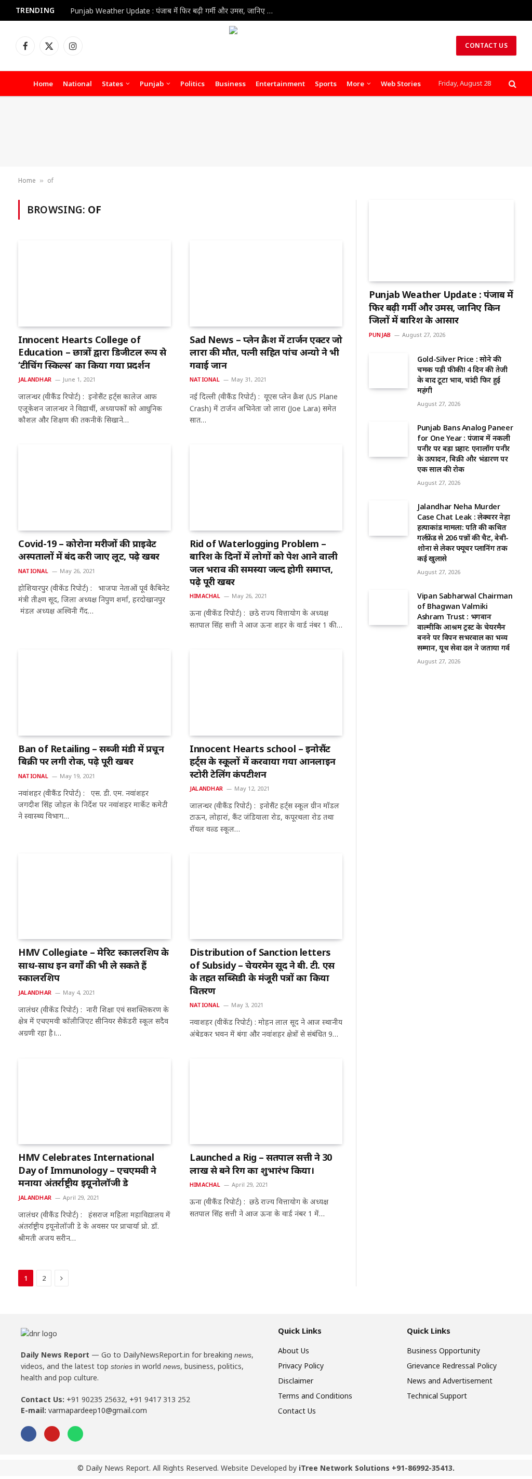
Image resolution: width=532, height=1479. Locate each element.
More (355, 83)
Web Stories (401, 83)
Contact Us (486, 45)
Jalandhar (34, 379)
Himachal (205, 596)
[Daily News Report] (266, 46)
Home (43, 83)
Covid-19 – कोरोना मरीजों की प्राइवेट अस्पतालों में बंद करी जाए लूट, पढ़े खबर (88, 549)
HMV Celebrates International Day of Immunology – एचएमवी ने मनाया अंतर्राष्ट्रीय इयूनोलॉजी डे (87, 1170)
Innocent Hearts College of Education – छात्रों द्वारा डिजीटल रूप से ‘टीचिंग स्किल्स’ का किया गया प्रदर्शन (92, 352)
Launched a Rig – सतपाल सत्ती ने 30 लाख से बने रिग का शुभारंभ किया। (261, 1163)
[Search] (511, 84)
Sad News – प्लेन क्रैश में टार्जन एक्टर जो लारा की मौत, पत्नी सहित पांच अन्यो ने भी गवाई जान (266, 352)
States (112, 83)
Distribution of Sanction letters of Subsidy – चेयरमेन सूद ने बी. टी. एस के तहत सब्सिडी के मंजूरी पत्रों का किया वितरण (262, 971)
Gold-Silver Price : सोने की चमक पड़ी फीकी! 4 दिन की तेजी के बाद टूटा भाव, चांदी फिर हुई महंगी (462, 374)
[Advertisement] (266, 132)
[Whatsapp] (75, 1434)
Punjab (152, 83)
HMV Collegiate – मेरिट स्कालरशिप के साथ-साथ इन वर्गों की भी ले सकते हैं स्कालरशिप (93, 965)
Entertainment (280, 83)
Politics (192, 83)
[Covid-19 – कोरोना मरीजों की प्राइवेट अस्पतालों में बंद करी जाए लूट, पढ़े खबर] (94, 487)
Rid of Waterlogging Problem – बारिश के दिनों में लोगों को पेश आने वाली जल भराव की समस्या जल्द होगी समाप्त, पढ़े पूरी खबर (263, 562)
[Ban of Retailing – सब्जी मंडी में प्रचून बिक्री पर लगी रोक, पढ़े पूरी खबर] (94, 692)
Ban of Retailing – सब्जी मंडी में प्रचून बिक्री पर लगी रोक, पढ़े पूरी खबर (91, 754)
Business (230, 83)
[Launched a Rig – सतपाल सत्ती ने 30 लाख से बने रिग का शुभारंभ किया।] (266, 1101)
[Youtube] (52, 1434)
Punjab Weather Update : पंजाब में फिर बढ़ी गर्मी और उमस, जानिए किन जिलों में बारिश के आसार (174, 11)
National (77, 83)
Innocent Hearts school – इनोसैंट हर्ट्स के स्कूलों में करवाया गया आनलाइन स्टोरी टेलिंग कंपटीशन (263, 761)
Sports (326, 83)
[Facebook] (28, 1434)
